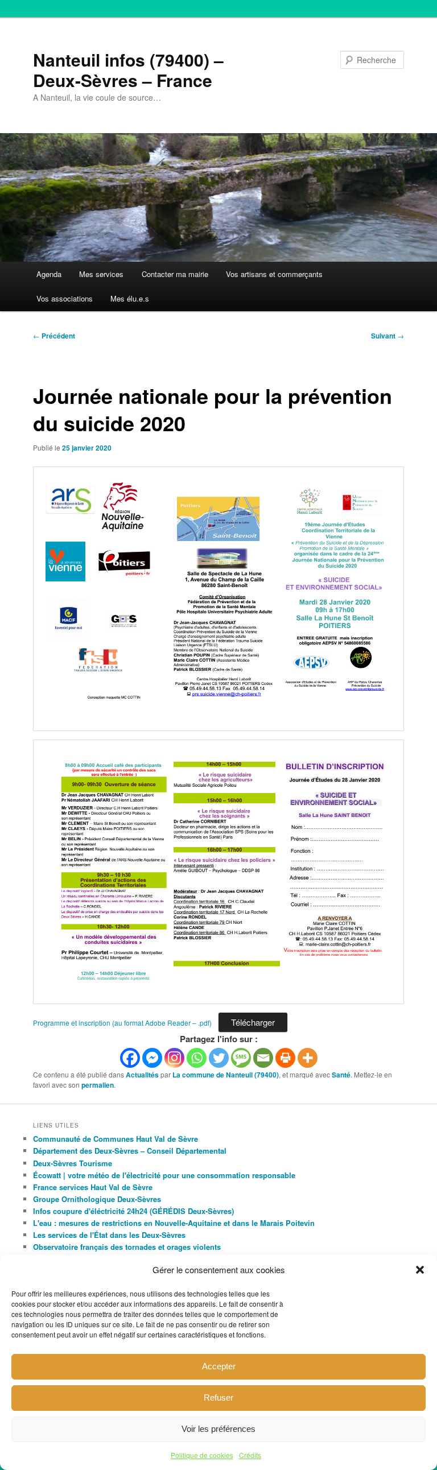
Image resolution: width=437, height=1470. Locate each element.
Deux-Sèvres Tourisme (72, 1163)
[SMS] (241, 1058)
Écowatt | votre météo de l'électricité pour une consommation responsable (164, 1175)
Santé (341, 1075)
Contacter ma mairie (175, 274)
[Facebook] (130, 1058)
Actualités (142, 1075)
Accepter (219, 1366)
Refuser (218, 1397)
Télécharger (253, 1022)
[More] (308, 1058)
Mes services (101, 274)
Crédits (250, 1455)
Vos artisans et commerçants (274, 274)
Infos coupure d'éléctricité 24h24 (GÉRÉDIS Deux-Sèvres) (133, 1210)
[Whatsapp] (197, 1058)
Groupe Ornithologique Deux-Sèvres (97, 1199)
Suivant (387, 336)
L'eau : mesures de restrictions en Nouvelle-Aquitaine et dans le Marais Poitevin (174, 1222)
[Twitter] (219, 1058)
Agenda (48, 274)
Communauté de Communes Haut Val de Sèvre (115, 1138)
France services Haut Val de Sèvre (92, 1187)
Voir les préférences (218, 1429)
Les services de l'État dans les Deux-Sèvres (109, 1234)
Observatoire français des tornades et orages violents (127, 1246)
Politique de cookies (202, 1455)
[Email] (263, 1058)
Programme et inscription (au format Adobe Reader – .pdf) (122, 1022)
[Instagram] (174, 1058)
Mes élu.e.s (129, 298)
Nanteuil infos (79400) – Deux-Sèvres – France (128, 69)
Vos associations (64, 298)
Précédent (54, 336)
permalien (97, 1085)
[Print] (285, 1058)
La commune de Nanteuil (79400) (225, 1075)
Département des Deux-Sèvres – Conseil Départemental (129, 1150)
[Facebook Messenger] (152, 1058)
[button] (420, 1269)
